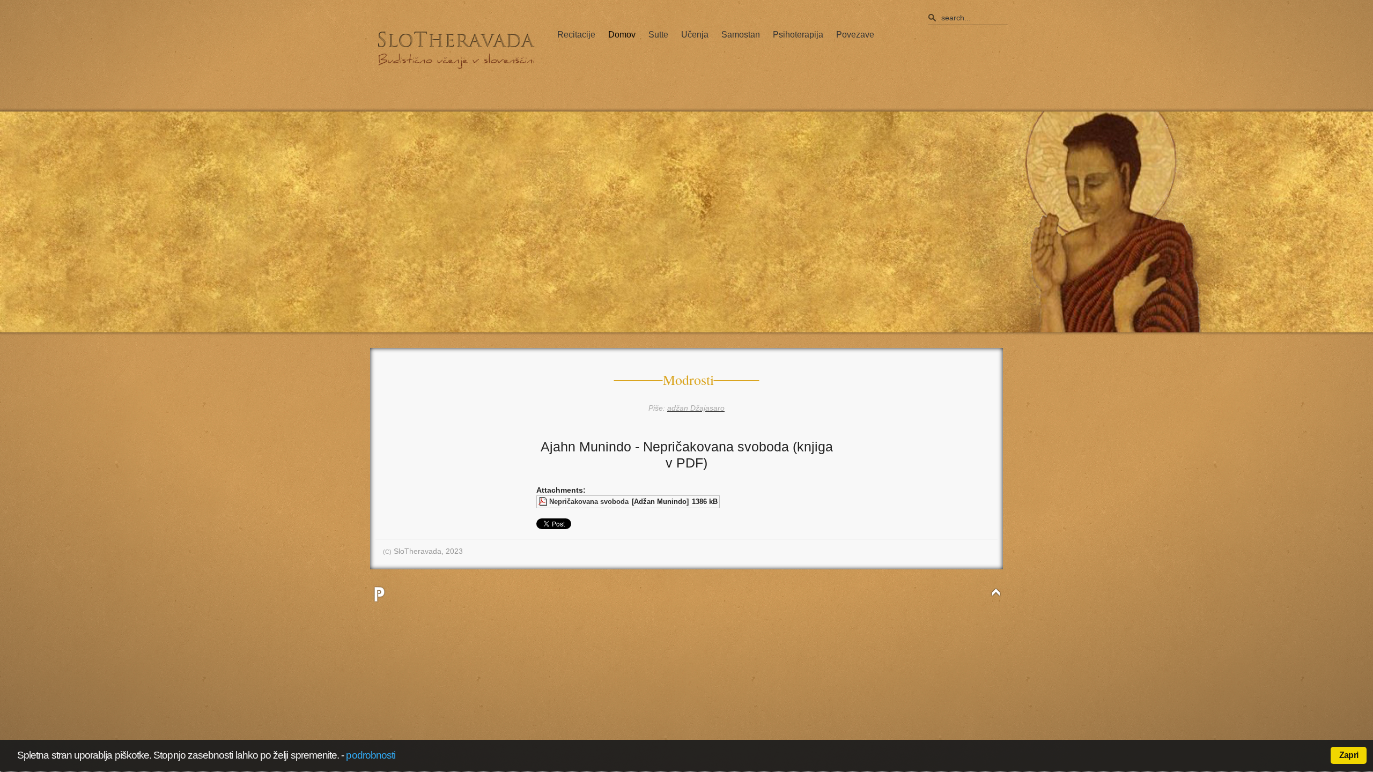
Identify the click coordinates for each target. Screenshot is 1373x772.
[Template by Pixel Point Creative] (378, 594)
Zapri (1348, 755)
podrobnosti (370, 755)
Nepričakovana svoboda (589, 502)
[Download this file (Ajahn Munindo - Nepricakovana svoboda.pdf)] (543, 502)
